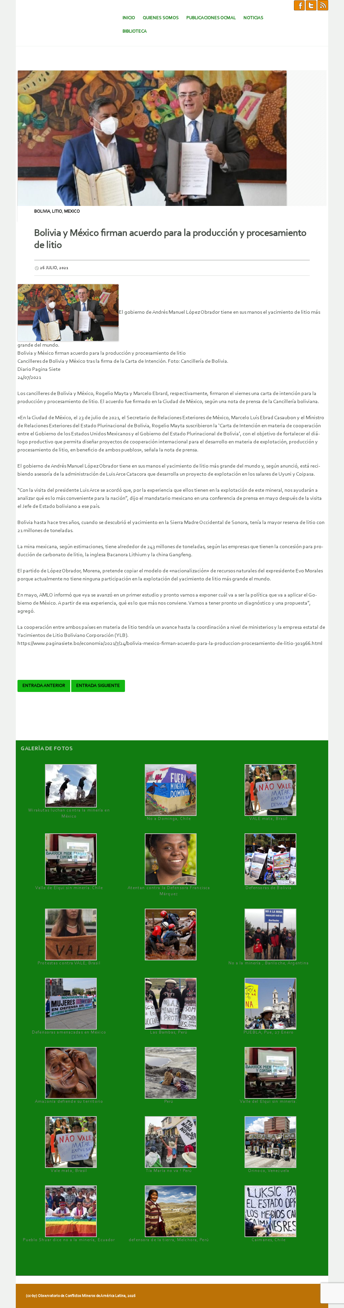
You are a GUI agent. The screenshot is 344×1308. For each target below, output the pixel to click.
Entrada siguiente (98, 686)
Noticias (253, 17)
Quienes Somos (161, 17)
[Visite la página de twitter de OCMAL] (311, 5)
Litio (57, 211)
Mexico (72, 211)
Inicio (129, 17)
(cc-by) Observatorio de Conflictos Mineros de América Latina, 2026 (80, 1296)
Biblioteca (135, 31)
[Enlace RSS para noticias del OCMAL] (322, 5)
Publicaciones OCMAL (211, 17)
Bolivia (42, 211)
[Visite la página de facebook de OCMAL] (299, 5)
